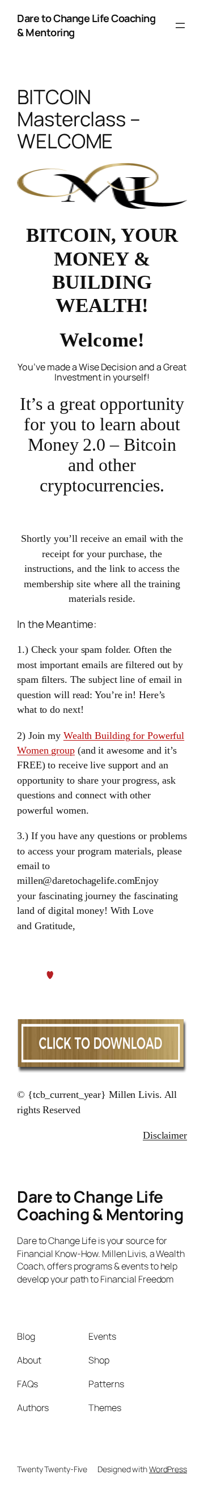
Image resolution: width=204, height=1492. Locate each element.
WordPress (168, 1469)
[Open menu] (180, 25)
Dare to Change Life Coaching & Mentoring (100, 1205)
